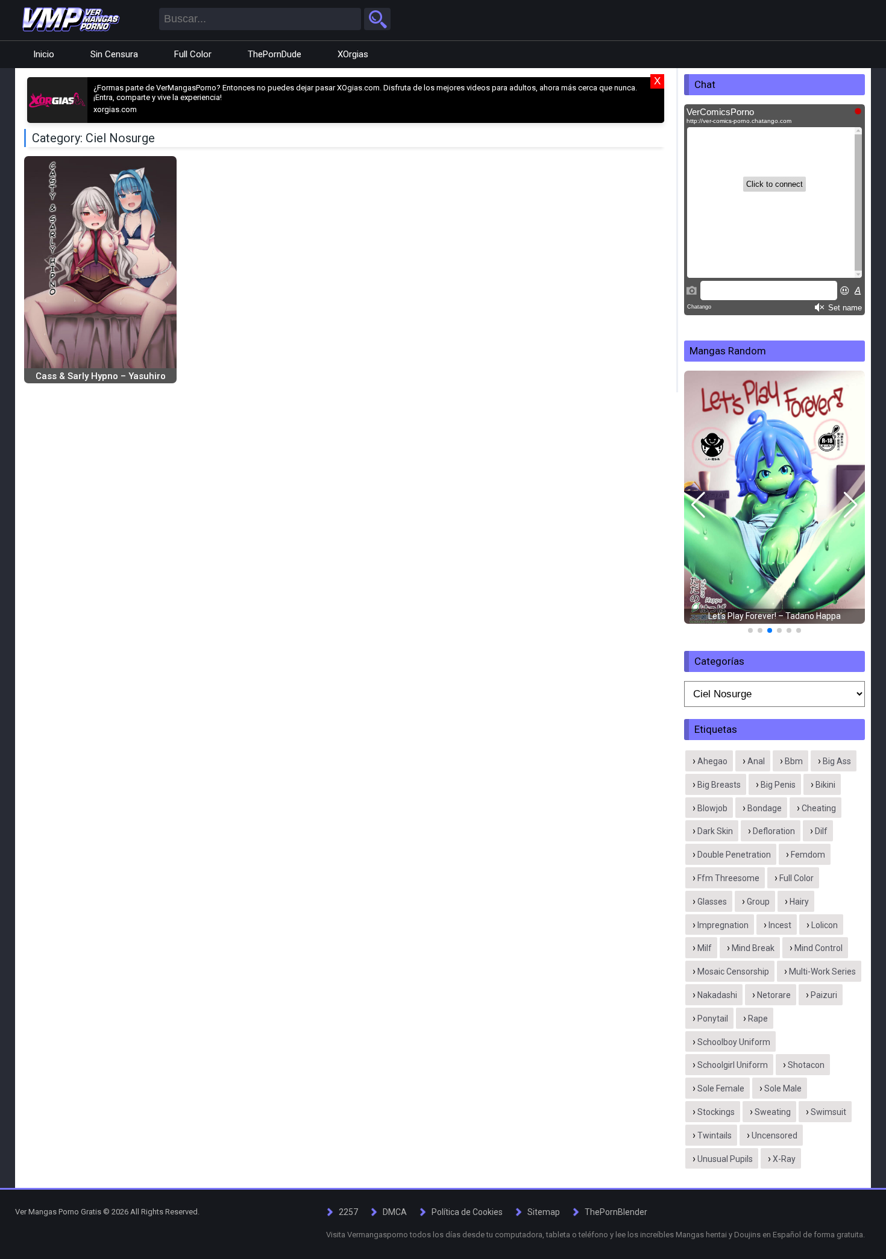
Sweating (773, 1112)
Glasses (712, 901)
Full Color (193, 54)
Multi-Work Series (822, 971)
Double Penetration (734, 854)
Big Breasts (719, 785)
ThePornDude (274, 54)
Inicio (43, 54)
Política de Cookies (467, 1212)
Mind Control (818, 948)
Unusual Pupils (725, 1159)
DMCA (395, 1212)
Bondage (764, 808)
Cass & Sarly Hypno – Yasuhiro (101, 376)
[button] (698, 505)
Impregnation (723, 925)
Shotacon (806, 1065)
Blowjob (712, 808)
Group (758, 901)
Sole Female (720, 1088)
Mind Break (753, 948)
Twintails (714, 1135)
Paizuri (824, 995)
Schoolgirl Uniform (732, 1065)
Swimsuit (828, 1112)
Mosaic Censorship (733, 971)
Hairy (799, 901)
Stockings (716, 1112)
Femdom (808, 854)
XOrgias (353, 54)
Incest (779, 925)
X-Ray (784, 1159)
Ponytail (712, 1018)
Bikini (825, 785)
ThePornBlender (616, 1212)
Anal (756, 761)
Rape (758, 1018)
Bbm (794, 761)
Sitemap (543, 1212)
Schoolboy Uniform (733, 1042)
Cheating (819, 808)
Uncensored (774, 1135)
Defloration (774, 831)
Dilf (821, 831)
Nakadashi (717, 995)
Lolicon (824, 925)
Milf (704, 948)
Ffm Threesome (728, 878)
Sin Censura (114, 54)
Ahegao (712, 761)
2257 (348, 1212)
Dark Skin (715, 831)
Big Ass (837, 761)
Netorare (774, 995)
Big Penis (778, 785)
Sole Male (783, 1088)
